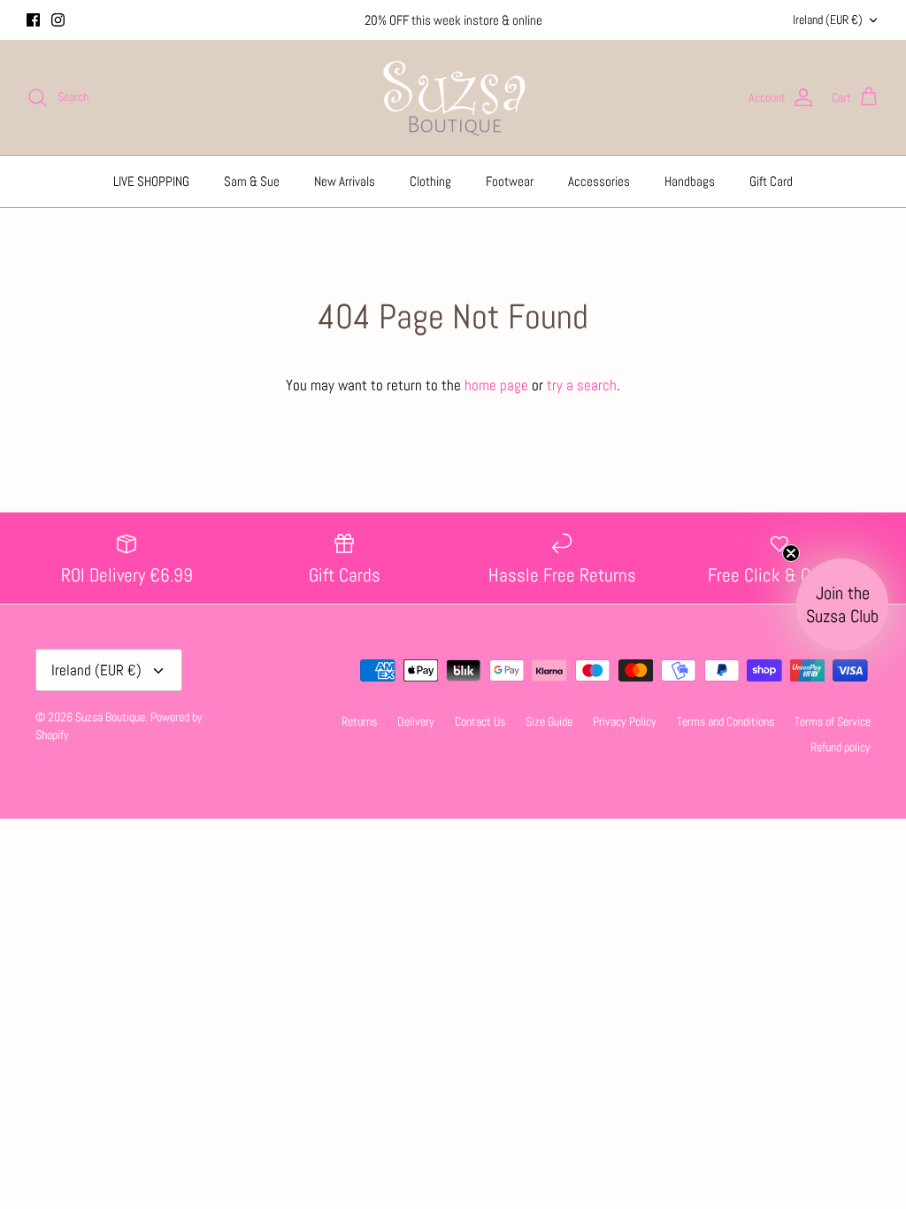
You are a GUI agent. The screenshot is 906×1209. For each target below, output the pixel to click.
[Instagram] (58, 20)
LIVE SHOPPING (151, 181)
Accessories (599, 181)
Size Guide (549, 721)
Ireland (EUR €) (828, 19)
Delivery (415, 721)
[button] (842, 604)
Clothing (430, 181)
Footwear (510, 181)
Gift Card (771, 181)
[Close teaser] (791, 553)
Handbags (689, 181)
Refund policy (840, 747)
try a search (582, 385)
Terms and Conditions (725, 721)
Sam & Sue (252, 181)
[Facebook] (33, 20)
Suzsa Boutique (110, 717)
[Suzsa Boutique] (453, 97)
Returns (359, 721)
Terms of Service (833, 721)
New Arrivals (344, 181)
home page (496, 385)
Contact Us (480, 721)
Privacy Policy (624, 721)
